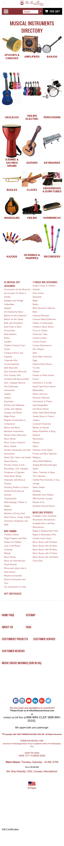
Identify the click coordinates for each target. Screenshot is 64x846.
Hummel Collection (41, 398)
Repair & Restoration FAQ (44, 534)
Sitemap (30, 615)
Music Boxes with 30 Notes (45, 542)
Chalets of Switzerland (43, 323)
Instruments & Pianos (42, 401)
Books (7, 338)
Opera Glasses (11, 461)
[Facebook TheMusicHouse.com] (16, 701)
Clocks (7, 349)
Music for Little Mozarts (14, 561)
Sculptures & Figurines (14, 472)
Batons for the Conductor (15, 315)
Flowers (36, 371)
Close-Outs (38, 561)
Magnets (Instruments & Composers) (15, 422)
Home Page (8, 615)
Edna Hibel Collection (42, 356)
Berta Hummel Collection (44, 308)
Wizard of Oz (38, 502)
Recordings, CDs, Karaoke (16, 468)
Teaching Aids (10, 498)
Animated (37, 297)
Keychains (9, 401)
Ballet (35, 300)
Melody (7, 553)
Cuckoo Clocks (39, 342)
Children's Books (11, 534)
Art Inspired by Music (13, 312)
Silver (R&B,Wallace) (42, 461)
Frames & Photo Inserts (43, 375)
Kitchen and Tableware (14, 405)
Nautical (36, 435)
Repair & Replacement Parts (45, 531)
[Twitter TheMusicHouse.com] (48, 701)
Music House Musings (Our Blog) (21, 663)
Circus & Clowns (40, 330)
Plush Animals (10, 564)
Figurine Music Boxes (42, 364)
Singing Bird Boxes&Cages (45, 465)
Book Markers (10, 334)
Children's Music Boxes (43, 327)
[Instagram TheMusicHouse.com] (22, 701)
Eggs (35, 360)
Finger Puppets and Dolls (15, 538)
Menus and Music (12, 427)
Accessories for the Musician (17, 289)
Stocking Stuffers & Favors (16, 487)
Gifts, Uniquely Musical (14, 383)
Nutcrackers (9, 454)
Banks (35, 304)
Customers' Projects (15, 639)
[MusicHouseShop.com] (32, 5)
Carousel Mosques (41, 315)
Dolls (35, 353)
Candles (7, 342)
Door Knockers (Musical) (15, 371)
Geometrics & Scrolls (42, 383)
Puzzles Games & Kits (14, 465)
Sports (36, 468)
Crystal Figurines (11, 364)
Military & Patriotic (41, 427)
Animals (36, 289)
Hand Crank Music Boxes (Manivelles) (44, 388)
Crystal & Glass (40, 338)
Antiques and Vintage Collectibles (13, 302)
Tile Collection (39, 476)
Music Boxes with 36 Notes (45, 546)
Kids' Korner (10, 531)
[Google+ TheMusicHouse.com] (42, 701)
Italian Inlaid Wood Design (44, 412)
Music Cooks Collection (14, 442)
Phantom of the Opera (43, 450)
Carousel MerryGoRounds (44, 319)
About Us (7, 627)
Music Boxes (10, 439)
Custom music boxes (42, 538)
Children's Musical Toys (14, 345)
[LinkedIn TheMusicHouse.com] (35, 701)
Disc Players (38, 349)
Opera (35, 446)
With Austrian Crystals (43, 498)
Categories (5, 11)
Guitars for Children (12, 542)
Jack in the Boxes (12, 546)
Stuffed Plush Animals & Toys (46, 480)
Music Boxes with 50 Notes (45, 549)
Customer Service (44, 639)
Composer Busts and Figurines (13, 355)
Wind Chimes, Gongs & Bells (17, 517)
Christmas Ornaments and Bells (16, 523)
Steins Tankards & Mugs (44, 472)
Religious (37, 457)
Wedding (36, 491)
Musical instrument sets (15, 579)
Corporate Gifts (11, 360)
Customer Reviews (13, 651)
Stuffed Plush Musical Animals (14, 493)
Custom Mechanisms (42, 345)
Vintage (36, 483)
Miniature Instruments (14, 431)
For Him (36, 368)
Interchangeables (40, 405)
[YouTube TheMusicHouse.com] (29, 701)
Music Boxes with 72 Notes (45, 553)
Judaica (7, 398)
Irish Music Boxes (41, 409)
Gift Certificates (11, 386)
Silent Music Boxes (13, 476)
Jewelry (7, 394)
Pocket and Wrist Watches (45, 454)
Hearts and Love (40, 394)
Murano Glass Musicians (15, 435)
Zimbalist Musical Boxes (44, 506)
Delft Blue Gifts (11, 368)
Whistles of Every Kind (14, 513)
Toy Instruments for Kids (15, 587)
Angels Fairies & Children (44, 286)
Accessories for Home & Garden (15, 295)
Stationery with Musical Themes (14, 482)
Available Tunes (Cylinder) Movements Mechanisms (44, 518)
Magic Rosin (9, 416)
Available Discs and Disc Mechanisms (44, 525)
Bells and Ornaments (13, 323)
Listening (8, 549)
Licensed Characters (42, 424)
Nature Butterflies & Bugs (44, 431)
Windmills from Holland (43, 495)
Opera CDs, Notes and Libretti (17, 457)
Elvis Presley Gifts (12, 375)
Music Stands (10, 446)
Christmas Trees (40, 334)
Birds (35, 312)
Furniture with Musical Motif (16, 379)
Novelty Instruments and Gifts (17, 450)
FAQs (28, 627)
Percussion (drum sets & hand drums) (15, 570)
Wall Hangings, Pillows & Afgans (15, 504)
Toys (6, 583)
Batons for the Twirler (13, 319)
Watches (8, 510)
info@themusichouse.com (41, 710)
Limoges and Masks (13, 412)
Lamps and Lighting (13, 409)
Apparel (7, 308)
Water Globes (39, 487)
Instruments (9, 390)
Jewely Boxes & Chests (43, 416)
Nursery (36, 442)
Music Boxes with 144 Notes (45, 557)
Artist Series (38, 293)
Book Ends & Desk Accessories (12, 329)
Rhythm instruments (13, 576)
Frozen (36, 379)
